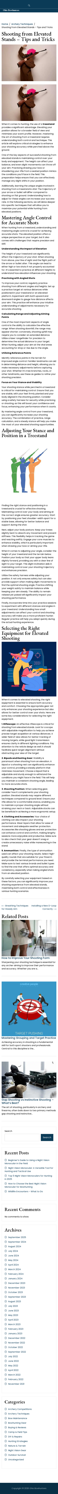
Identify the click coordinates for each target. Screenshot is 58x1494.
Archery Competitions (20, 1409)
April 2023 (13, 1319)
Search (8, 1131)
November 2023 (16, 1287)
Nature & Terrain (17, 1445)
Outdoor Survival (17, 1455)
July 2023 (13, 1306)
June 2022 (13, 1361)
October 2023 (15, 1292)
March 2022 (14, 1374)
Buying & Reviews (17, 1427)
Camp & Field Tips (17, 1432)
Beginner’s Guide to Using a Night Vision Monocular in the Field (27, 1162)
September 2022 (17, 1351)
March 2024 (14, 1269)
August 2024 (14, 1246)
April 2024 (13, 1264)
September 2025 (17, 1237)
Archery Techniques (18, 1413)
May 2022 (13, 1365)
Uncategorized (16, 1459)
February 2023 (15, 1329)
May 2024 (13, 1260)
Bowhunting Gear (17, 1422)
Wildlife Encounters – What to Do (25, 1191)
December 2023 (16, 1283)
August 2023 (14, 1301)
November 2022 (16, 1342)
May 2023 (13, 1315)
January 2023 (15, 1333)
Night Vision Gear (17, 1450)
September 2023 (17, 1296)
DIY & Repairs (15, 1436)
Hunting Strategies (18, 1441)
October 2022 (15, 1347)
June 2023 (13, 1310)
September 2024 (17, 1241)
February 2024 (16, 1274)
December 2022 (16, 1338)
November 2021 (16, 1383)
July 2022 (13, 1356)
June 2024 (13, 1255)
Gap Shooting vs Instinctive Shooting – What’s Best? (28, 1101)
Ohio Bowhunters (11, 10)
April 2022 (13, 1370)
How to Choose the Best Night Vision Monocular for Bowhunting (25, 1185)
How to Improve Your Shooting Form (26, 958)
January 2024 (15, 1278)
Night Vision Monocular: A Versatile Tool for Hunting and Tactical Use (29, 1169)
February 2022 (15, 1379)
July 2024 (13, 1251)
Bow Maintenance (17, 1418)
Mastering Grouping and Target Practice (29, 1038)
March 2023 (14, 1324)
